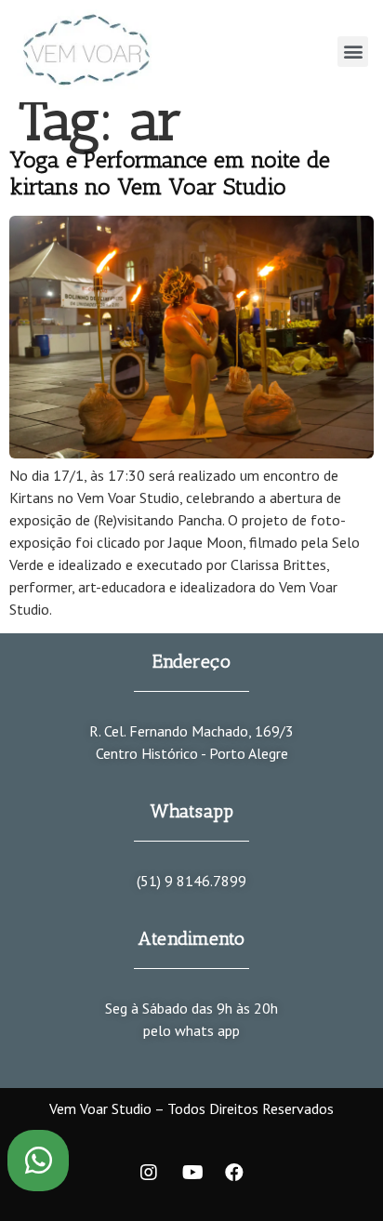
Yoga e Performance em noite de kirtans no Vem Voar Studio (169, 173)
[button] (352, 51)
